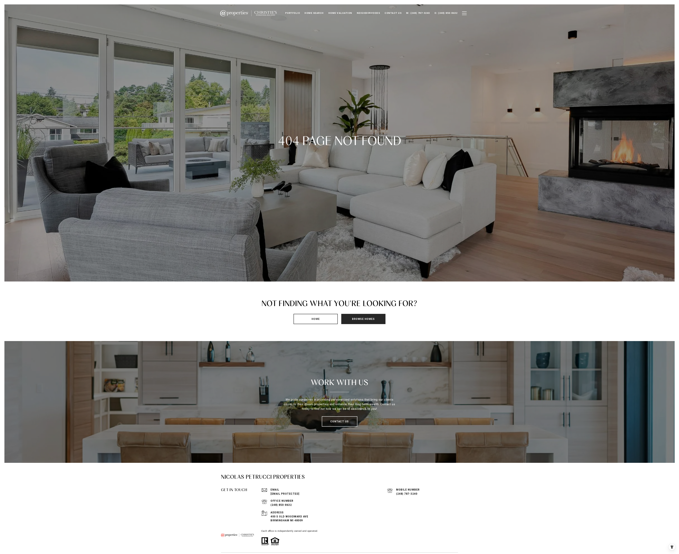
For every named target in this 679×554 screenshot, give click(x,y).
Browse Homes (363, 319)
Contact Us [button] (339, 421)
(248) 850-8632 (281, 504)
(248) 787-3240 (406, 493)
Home (316, 319)
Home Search (314, 13)
